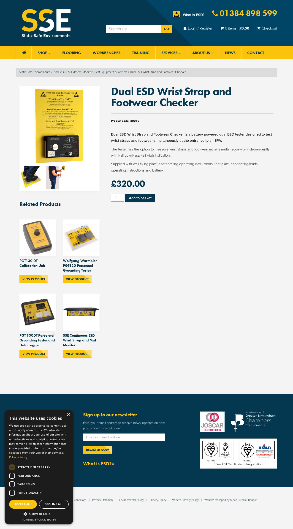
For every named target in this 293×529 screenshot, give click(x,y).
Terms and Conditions (74, 500)
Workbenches (106, 52)
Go (166, 29)
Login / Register (200, 28)
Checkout (269, 28)
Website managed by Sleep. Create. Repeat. (230, 500)
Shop (43, 52)
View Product (33, 279)
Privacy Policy (18, 457)
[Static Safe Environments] (46, 23)
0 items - (237, 28)
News (230, 52)
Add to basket (140, 198)
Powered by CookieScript (39, 519)
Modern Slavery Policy (185, 500)
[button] (39, 514)
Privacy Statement (102, 500)
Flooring (71, 52)
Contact (255, 52)
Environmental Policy (131, 500)
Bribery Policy (157, 500)
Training (141, 52)
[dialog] (39, 467)
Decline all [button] (54, 504)
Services (169, 52)
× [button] (68, 415)
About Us (201, 52)
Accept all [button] (23, 504)
